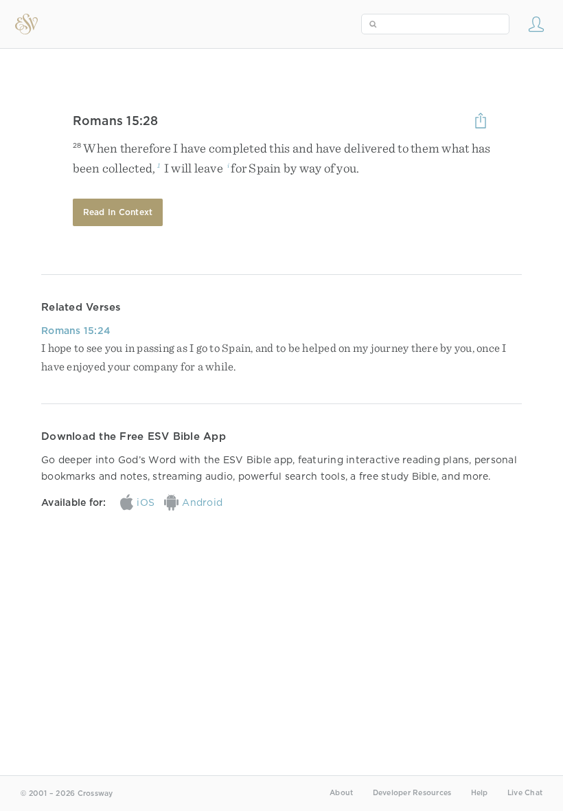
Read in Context (118, 212)
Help (479, 792)
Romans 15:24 (76, 330)
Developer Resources (412, 792)
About (341, 792)
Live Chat (524, 792)
